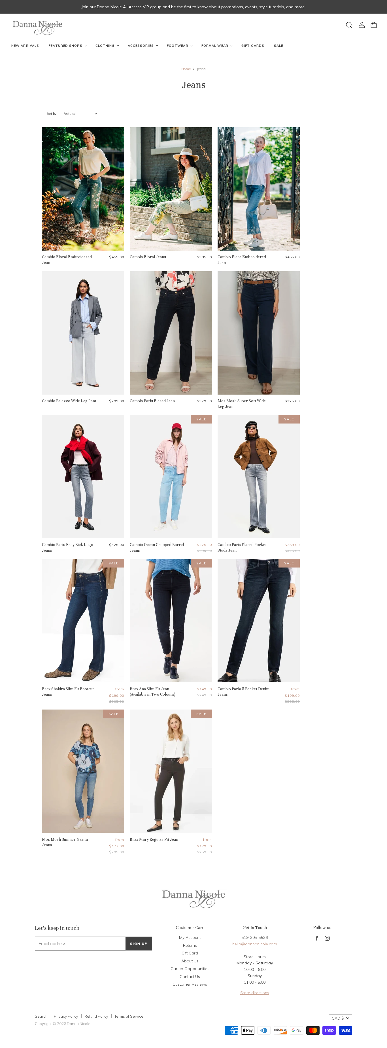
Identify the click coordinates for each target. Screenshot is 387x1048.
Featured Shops (66, 46)
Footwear (178, 46)
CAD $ (338, 1018)
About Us (190, 961)
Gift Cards (252, 46)
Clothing (105, 46)
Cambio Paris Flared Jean (152, 401)
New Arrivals (25, 46)
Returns (190, 945)
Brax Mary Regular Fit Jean (154, 839)
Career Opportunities (190, 968)
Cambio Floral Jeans (148, 257)
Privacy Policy (66, 1016)
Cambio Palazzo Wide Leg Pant (69, 401)
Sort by (51, 114)
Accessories (141, 46)
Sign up (139, 943)
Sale (278, 46)
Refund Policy (96, 1016)
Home (186, 69)
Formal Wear (215, 46)
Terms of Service (128, 1016)
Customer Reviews (190, 984)
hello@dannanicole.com (254, 944)
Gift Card (190, 953)
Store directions (254, 992)
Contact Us (190, 976)
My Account (190, 937)
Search (41, 1016)
